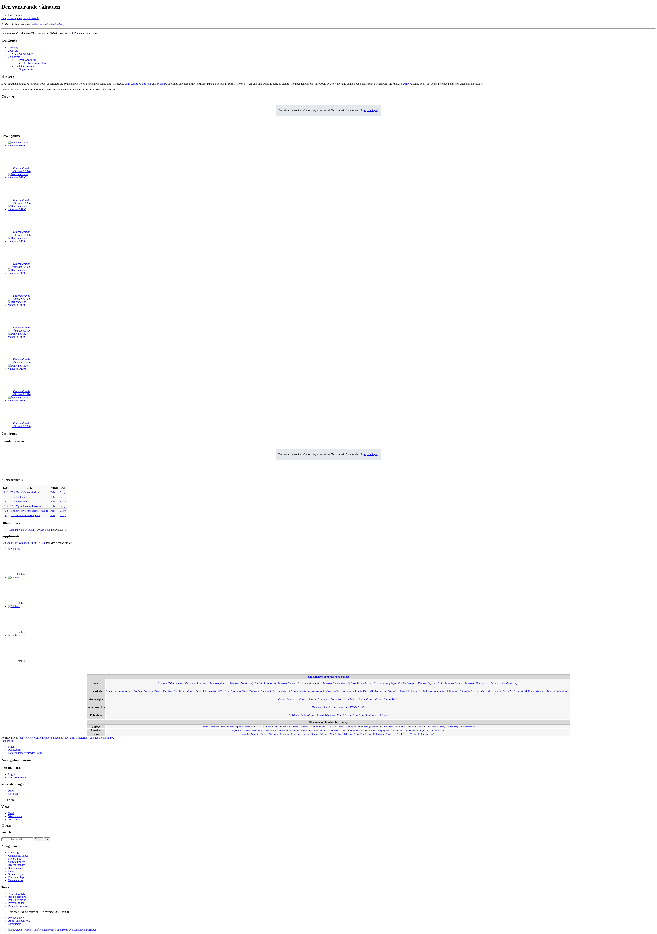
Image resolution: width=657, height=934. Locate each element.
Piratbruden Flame (239, 691)
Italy (329, 726)
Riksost (383, 715)
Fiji (270, 734)
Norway (349, 726)
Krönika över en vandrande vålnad (316, 691)
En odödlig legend (408, 691)
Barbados (257, 730)
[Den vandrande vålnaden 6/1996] (21, 304)
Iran (293, 734)
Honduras (343, 730)
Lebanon (324, 734)
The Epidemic (18, 496)
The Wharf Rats (19, 501)
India (276, 734)
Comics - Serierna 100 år (386, 699)
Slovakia (393, 726)
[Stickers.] (14, 548)
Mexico (362, 730)
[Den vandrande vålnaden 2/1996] (21, 177)
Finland (268, 726)
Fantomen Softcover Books (430, 683)
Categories (7, 740)
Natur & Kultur (344, 715)
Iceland (313, 726)
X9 (363, 707)
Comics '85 (266, 691)
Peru (389, 730)
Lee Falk (146, 83)
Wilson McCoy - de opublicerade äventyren (480, 691)
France (276, 726)
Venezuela (439, 730)
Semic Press (358, 715)
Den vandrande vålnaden (558, 691)
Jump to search (31, 18)
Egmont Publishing (326, 715)
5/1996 (21, 297)
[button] (3, 800)
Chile (282, 730)
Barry (63, 492)
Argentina (236, 730)
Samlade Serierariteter (265, 683)
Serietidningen (350, 699)
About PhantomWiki (19, 920)
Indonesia (284, 734)
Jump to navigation (11, 18)
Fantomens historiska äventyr (504, 683)
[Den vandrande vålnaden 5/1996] (21, 273)
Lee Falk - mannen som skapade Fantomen (439, 691)
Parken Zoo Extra (511, 691)
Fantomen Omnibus (454, 683)
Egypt (264, 734)
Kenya (307, 734)
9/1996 (21, 425)
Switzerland (431, 726)
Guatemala (332, 730)
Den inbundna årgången (384, 683)
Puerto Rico (398, 730)
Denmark (249, 726)
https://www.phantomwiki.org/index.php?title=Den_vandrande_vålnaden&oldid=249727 (68, 737)
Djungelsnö (380, 691)
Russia (376, 726)
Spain (412, 726)
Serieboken (336, 699)
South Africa (403, 734)
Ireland (322, 726)
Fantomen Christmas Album (170, 683)
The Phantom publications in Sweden (329, 676)
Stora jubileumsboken (206, 691)
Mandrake (316, 707)
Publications (14, 749)
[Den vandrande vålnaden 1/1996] (21, 145)
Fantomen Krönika (287, 683)
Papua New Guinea (362, 734)
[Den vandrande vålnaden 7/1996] (21, 336)
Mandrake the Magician (22, 529)
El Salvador (411, 730)
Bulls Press (294, 715)
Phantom (79, 33)
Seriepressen (323, 699)
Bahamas (247, 730)
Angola (245, 734)
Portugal (367, 726)
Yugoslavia (469, 726)
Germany (285, 726)
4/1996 (21, 265)
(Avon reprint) (241, 683)
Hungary (304, 726)
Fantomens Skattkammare (477, 683)
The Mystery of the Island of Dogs (29, 510)
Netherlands (338, 726)
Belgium (214, 726)
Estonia (258, 726)
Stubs (11, 746)
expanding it (371, 110)
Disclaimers (14, 923)
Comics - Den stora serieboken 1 (293, 699)
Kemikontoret (371, 715)
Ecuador (321, 730)
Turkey (441, 726)
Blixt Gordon (329, 707)
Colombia (292, 730)
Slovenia (403, 726)
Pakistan (348, 734)
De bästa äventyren (407, 683)
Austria (204, 726)
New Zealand (336, 734)
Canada (274, 730)
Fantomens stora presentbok (119, 691)
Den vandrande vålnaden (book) (49, 24)
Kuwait (314, 734)
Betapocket (393, 691)
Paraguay (381, 730)
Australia (255, 734)
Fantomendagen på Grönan (285, 691)
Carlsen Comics (308, 715)
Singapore (390, 734)
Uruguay (423, 730)
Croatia (223, 726)
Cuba (312, 730)
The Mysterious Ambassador (26, 506)
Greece (295, 726)
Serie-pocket (202, 683)
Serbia (384, 726)
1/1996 (21, 170)
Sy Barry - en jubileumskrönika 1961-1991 (353, 691)
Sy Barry (161, 83)
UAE (432, 734)
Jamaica (353, 730)
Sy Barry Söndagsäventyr (360, 683)
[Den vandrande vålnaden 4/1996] (21, 241)
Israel (299, 734)
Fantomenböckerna (219, 683)
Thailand (414, 734)
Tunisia (424, 734)
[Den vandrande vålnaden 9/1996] (21, 400)
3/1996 (21, 233)
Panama (371, 730)
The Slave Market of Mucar (25, 492)
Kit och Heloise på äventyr (533, 691)
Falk (52, 492)
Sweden (420, 726)
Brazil (266, 730)
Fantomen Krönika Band (334, 683)
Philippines (378, 734)
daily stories (131, 83)
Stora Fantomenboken (184, 691)
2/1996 (21, 202)
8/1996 (21, 393)
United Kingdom (454, 726)
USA (431, 730)
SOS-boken (223, 691)
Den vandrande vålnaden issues (25, 752)
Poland (358, 726)
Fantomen (406, 83)
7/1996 (21, 361)
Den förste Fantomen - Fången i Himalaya (153, 691)
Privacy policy (16, 917)
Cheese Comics (366, 699)
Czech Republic (235, 726)
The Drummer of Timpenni (25, 515)
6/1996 (21, 329)
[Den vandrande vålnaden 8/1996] (21, 368)
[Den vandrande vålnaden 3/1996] (21, 209)
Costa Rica (303, 730)
